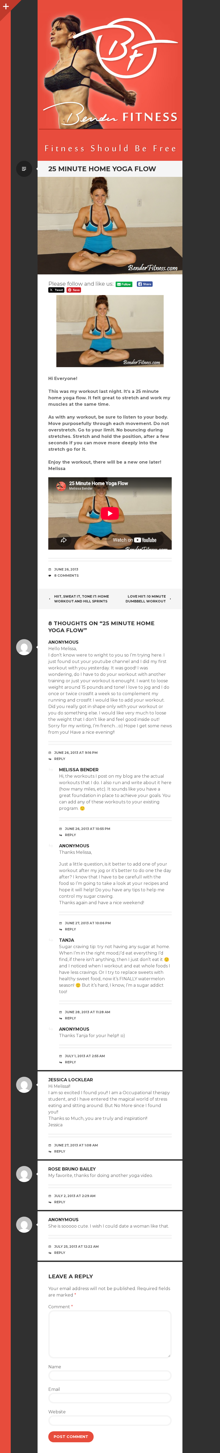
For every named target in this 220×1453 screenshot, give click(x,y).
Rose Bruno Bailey (72, 1169)
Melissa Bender (78, 769)
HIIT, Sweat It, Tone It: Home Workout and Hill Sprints (81, 598)
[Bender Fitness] (110, 83)
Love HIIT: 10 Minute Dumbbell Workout (146, 598)
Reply (59, 759)
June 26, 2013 (66, 569)
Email (54, 1389)
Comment (60, 1306)
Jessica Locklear (70, 1079)
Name (54, 1366)
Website (57, 1411)
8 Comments (66, 575)
